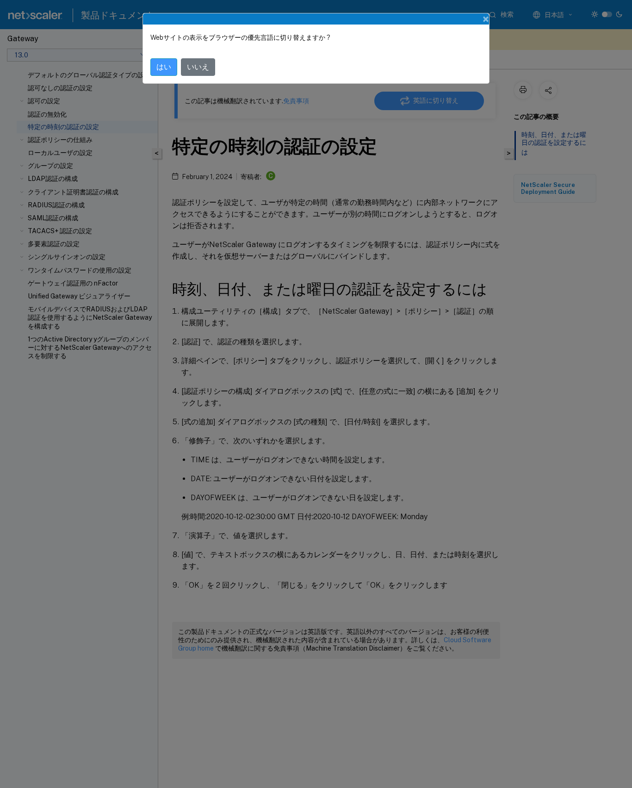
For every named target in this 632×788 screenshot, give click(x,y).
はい (163, 66)
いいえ (198, 66)
